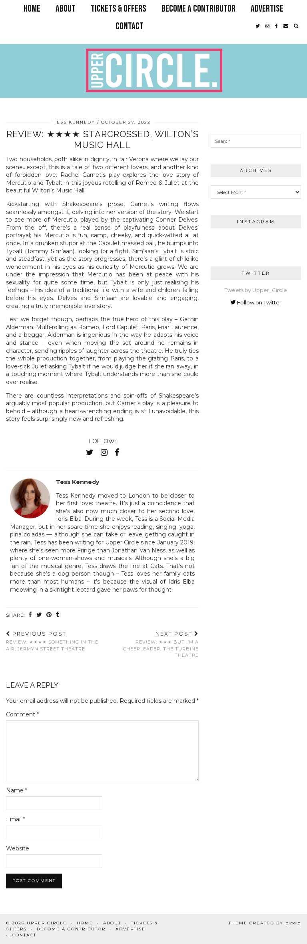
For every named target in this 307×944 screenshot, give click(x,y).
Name (16, 790)
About (66, 8)
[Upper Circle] (153, 55)
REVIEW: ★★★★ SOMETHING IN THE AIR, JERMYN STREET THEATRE (52, 641)
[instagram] (267, 26)
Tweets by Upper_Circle (256, 290)
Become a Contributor (198, 8)
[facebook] (276, 26)
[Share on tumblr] (58, 615)
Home (32, 8)
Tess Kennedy (74, 122)
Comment (22, 714)
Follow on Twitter (258, 302)
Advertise (267, 8)
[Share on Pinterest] (49, 615)
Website (17, 848)
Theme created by (265, 923)
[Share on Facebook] (30, 615)
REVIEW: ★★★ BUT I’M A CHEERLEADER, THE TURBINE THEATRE (161, 644)
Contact (130, 26)
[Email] (285, 26)
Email (15, 819)
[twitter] (257, 26)
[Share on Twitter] (39, 615)
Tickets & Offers (118, 8)
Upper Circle (47, 923)
